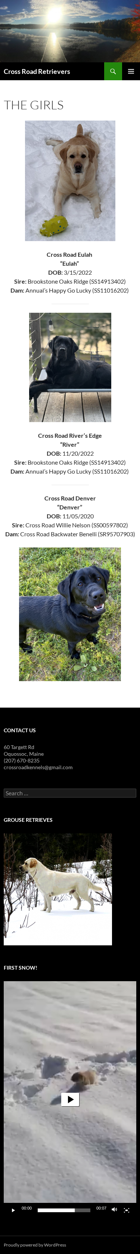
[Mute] (114, 1210)
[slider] (64, 1210)
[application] (70, 1099)
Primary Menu (131, 71)
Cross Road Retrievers (37, 71)
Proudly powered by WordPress (35, 1245)
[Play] (13, 1210)
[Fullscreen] (126, 1210)
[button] (70, 1099)
